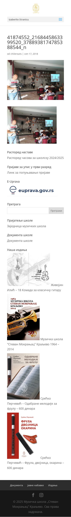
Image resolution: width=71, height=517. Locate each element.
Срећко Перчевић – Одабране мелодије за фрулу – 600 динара (32, 403)
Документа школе (20, 241)
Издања (52, 485)
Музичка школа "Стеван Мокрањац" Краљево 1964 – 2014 (35, 344)
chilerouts (16, 53)
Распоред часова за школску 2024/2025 (35, 158)
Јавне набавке (35, 485)
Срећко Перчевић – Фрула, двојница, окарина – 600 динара (35, 463)
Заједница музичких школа (26, 226)
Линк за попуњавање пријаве (28, 172)
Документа (16, 485)
